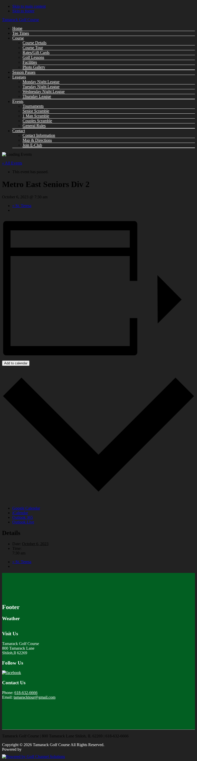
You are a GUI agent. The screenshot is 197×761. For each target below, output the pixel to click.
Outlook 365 (22, 517)
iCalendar (20, 513)
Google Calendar (26, 508)
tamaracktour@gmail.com (34, 697)
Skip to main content (29, 6)
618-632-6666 (25, 692)
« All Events (12, 163)
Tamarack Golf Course (20, 19)
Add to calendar (15, 363)
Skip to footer (23, 11)
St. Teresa (21, 205)
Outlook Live (23, 522)
